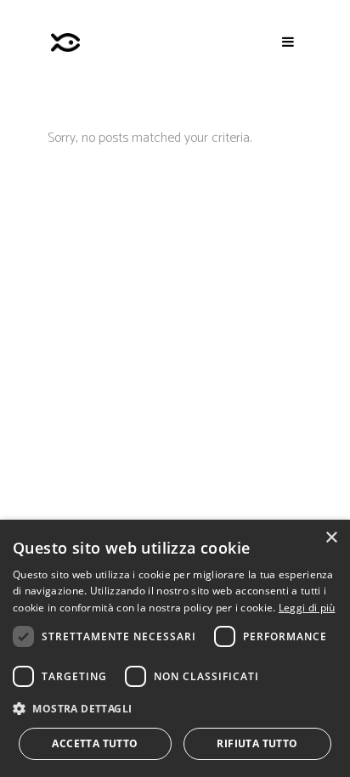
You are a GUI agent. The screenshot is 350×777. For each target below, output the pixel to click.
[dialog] (175, 648)
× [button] (331, 538)
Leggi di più (307, 607)
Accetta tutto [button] (95, 743)
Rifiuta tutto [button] (257, 743)
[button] (175, 708)
